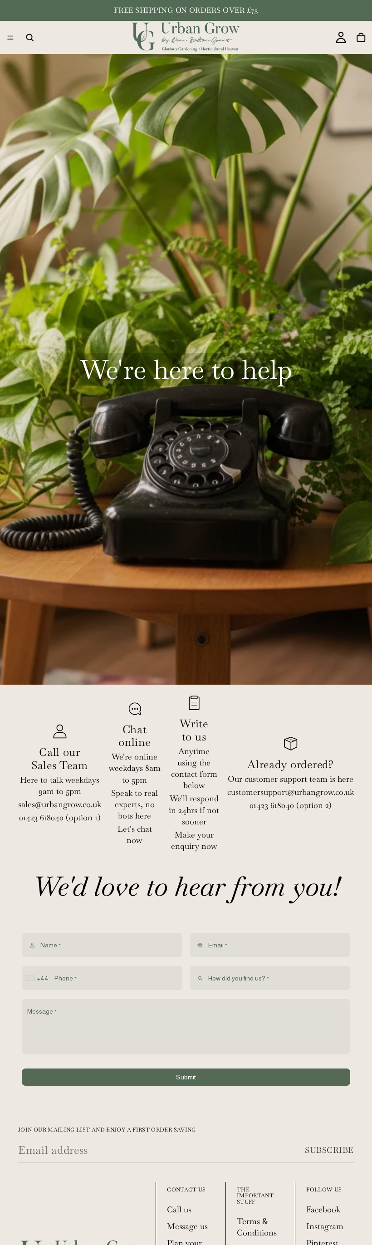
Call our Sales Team (59, 758)
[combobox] (38, 978)
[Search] (30, 38)
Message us (187, 1226)
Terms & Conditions (257, 1227)
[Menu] (10, 37)
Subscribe (329, 1150)
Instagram (324, 1226)
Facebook (323, 1209)
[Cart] (361, 38)
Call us (179, 1209)
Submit (186, 1077)
